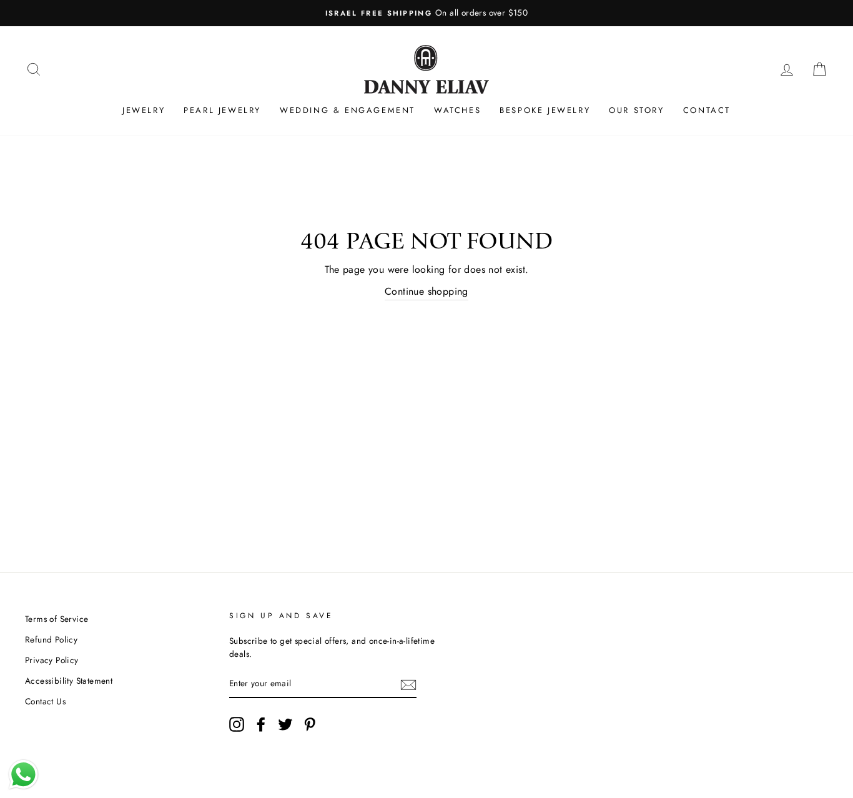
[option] (426, 13)
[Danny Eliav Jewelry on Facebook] (261, 724)
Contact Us (45, 701)
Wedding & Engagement (347, 110)
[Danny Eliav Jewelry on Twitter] (285, 724)
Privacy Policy (52, 660)
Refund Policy (51, 639)
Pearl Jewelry (222, 110)
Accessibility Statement (68, 680)
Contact (707, 110)
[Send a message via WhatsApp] (23, 774)
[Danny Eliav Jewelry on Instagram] (236, 724)
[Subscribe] (408, 684)
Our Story (636, 110)
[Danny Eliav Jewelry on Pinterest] (309, 724)
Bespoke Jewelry (545, 110)
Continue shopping (426, 291)
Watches (457, 110)
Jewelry (143, 110)
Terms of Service (56, 619)
